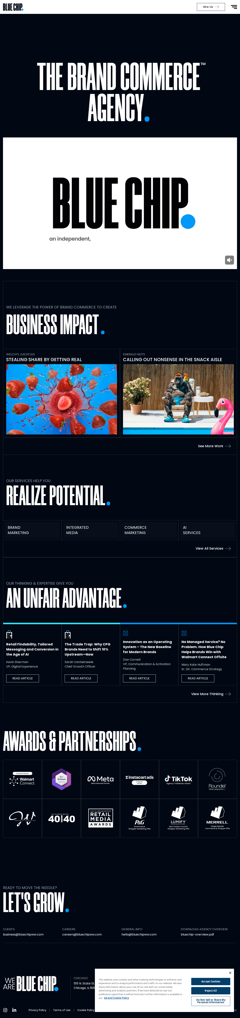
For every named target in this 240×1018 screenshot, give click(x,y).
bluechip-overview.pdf (197, 934)
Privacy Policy (37, 1010)
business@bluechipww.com (23, 934)
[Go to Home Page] (15, 7)
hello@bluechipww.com (139, 934)
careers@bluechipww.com (82, 934)
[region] (164, 990)
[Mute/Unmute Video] (229, 260)
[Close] (230, 973)
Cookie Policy (85, 1010)
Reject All (211, 990)
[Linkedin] (14, 1010)
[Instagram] (5, 1010)
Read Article (22, 678)
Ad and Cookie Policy (116, 998)
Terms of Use (61, 1010)
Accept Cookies (210, 981)
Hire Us (208, 7)
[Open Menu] (234, 7)
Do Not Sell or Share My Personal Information (210, 1001)
